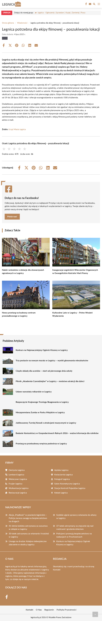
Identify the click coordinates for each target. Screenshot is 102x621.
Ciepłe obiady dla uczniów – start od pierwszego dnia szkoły (44, 371)
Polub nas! (12, 217)
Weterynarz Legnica (18, 479)
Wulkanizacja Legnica (18, 488)
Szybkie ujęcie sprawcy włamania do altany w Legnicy (76, 516)
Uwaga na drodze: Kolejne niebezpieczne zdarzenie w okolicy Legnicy (27, 543)
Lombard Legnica (16, 475)
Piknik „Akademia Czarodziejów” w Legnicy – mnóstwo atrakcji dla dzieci (50, 381)
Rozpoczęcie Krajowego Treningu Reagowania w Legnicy (42, 402)
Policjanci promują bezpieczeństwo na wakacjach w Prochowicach (74, 535)
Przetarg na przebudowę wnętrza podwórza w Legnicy (41, 444)
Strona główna (8, 23)
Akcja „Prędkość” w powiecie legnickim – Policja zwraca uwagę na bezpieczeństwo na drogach (28, 518)
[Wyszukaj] (94, 4)
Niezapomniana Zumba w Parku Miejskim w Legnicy (40, 412)
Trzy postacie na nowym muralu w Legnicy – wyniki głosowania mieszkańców (52, 360)
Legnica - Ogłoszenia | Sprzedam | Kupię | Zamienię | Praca (61, 13)
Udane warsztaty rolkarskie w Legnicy (34, 392)
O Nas (39, 610)
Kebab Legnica (61, 493)
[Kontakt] (90, 4)
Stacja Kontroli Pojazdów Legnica (69, 488)
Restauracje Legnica (18, 493)
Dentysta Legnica (17, 470)
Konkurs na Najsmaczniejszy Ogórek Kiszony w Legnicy (42, 350)
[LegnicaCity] (11, 4)
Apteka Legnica (61, 470)
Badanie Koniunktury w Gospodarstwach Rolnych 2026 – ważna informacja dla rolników (57, 433)
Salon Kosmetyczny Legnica (67, 484)
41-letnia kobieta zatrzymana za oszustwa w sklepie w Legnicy (28, 527)
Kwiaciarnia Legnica (63, 475)
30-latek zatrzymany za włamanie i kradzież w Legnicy (29, 535)
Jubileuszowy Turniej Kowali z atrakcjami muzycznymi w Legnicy (46, 423)
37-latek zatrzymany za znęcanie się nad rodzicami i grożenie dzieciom (74, 527)
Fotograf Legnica (62, 479)
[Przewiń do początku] (95, 614)
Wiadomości (22, 23)
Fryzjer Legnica (15, 484)
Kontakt (56, 570)
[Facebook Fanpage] (86, 4)
